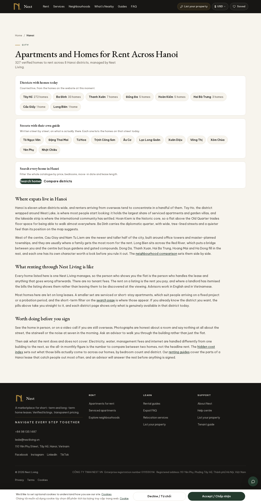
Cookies (43, 479)
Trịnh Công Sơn (104, 140)
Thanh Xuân (103, 97)
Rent (46, 6)
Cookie (124, 498)
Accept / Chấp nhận (216, 496)
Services (59, 6)
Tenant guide (206, 424)
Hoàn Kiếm (172, 97)
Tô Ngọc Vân (32, 140)
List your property (196, 6)
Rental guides (151, 403)
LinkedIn (52, 454)
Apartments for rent (101, 403)
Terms (31, 479)
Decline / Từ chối (159, 496)
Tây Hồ (35, 97)
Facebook (21, 454)
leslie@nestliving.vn (27, 439)
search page (105, 300)
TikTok (64, 454)
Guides (122, 6)
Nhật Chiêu (49, 150)
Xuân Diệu (175, 140)
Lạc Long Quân (149, 140)
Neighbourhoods (79, 6)
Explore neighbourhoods (104, 417)
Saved (241, 6)
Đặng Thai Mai (58, 140)
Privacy (19, 479)
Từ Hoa (81, 140)
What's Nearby (104, 6)
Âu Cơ (127, 140)
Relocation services (155, 417)
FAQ (134, 6)
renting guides (179, 352)
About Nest (205, 403)
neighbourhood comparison (156, 254)
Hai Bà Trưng (208, 97)
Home (18, 35)
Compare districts (58, 181)
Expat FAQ (150, 410)
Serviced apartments (102, 410)
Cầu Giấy (34, 107)
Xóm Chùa (218, 140)
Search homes (31, 181)
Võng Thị (196, 140)
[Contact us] (253, 481)
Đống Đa (138, 97)
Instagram (37, 454)
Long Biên (65, 107)
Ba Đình (68, 97)
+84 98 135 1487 (26, 431)
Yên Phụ (28, 150)
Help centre (205, 410)
